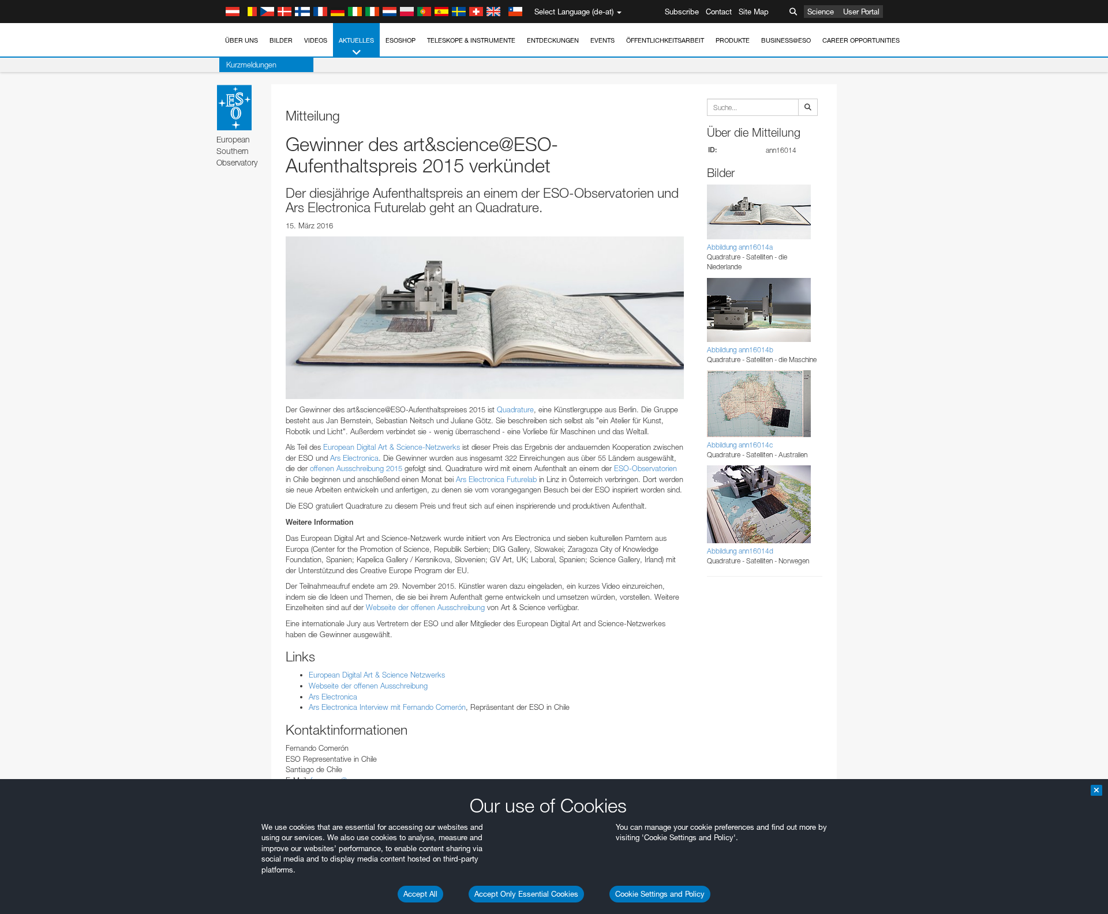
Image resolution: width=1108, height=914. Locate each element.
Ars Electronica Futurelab (496, 479)
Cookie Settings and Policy (660, 893)
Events (602, 40)
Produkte (733, 40)
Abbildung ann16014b (740, 349)
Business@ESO (786, 40)
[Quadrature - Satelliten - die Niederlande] (485, 317)
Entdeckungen (553, 40)
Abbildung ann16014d (740, 551)
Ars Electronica (354, 457)
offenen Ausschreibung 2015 (356, 468)
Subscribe (682, 11)
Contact (719, 11)
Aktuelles (356, 40)
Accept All (420, 893)
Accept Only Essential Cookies (526, 893)
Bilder (281, 40)
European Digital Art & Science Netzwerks (377, 674)
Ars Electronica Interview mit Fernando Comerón (387, 707)
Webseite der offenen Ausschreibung (425, 607)
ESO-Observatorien (645, 468)
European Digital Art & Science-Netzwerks (391, 447)
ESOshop (400, 40)
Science (820, 11)
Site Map (754, 11)
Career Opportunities (861, 40)
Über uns (241, 40)
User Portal (861, 11)
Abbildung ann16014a (740, 247)
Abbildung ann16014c (740, 445)
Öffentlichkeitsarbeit (665, 40)
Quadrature (515, 409)
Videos (315, 40)
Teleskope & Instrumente (471, 40)
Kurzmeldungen (251, 64)
